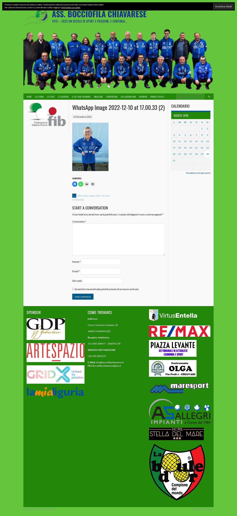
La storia (39, 96)
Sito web (77, 280)
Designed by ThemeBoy (203, 509)
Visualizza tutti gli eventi (198, 173)
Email (76, 271)
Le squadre (63, 96)
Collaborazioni (128, 96)
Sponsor (143, 96)
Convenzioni (111, 96)
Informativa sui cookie (70, 7)
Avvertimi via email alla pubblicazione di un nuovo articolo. (107, 289)
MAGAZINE (98, 96)
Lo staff (51, 96)
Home (29, 96)
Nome (76, 261)
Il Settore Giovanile (81, 96)
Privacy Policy (157, 96)
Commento (79, 221)
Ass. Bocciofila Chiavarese (99, 14)
